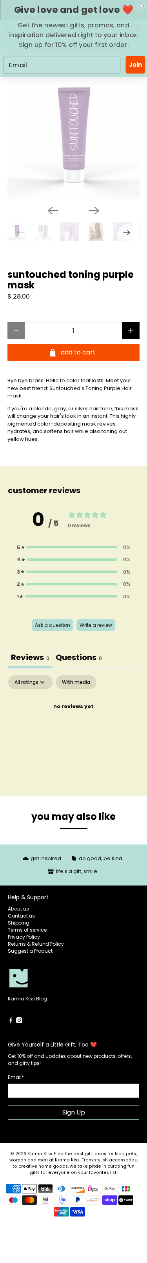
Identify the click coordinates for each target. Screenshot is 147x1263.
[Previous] (53, 210)
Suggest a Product (30, 951)
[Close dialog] (141, 6)
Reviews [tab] (30, 657)
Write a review (96, 625)
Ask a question (52, 625)
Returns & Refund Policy (36, 944)
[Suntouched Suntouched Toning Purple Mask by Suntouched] (73, 133)
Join (135, 65)
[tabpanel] (73, 733)
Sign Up (73, 1112)
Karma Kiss (39, 1154)
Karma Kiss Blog (27, 998)
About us (18, 908)
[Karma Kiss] (41, 978)
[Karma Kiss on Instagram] (19, 1021)
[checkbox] (76, 682)
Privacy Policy (24, 937)
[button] (74, 547)
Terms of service (27, 930)
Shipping (18, 923)
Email (16, 1077)
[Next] (94, 210)
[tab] (79, 658)
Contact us (21, 915)
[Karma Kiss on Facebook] (11, 1021)
